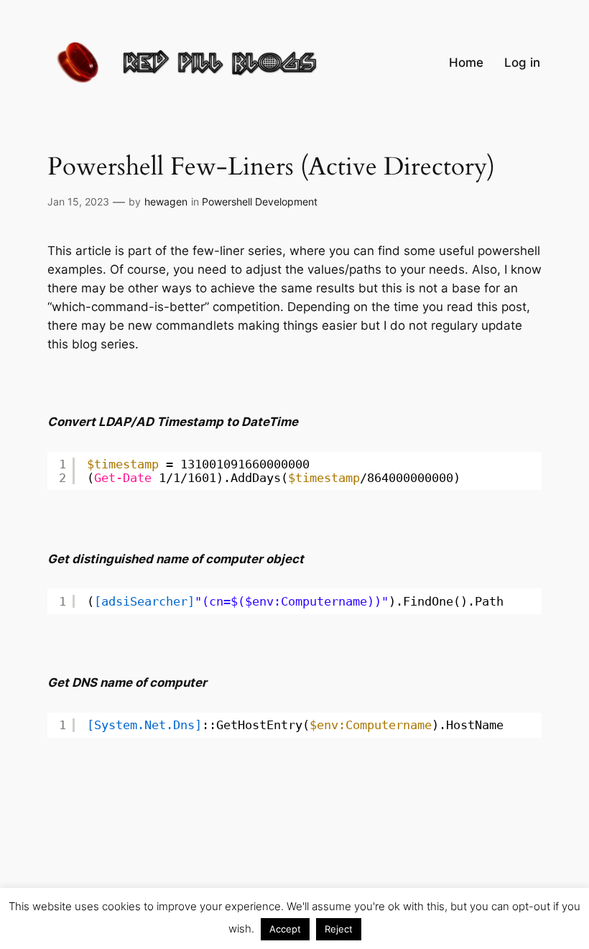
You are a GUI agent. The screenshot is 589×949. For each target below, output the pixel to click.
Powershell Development (259, 201)
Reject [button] (339, 929)
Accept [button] (285, 929)
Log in (522, 62)
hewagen (165, 201)
